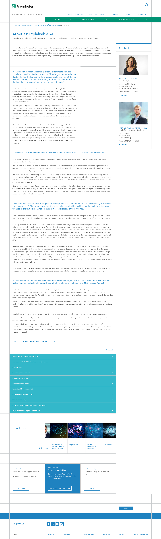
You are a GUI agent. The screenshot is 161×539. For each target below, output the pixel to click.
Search (147, 5)
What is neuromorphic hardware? (85, 446)
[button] (40, 448)
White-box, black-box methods (22, 389)
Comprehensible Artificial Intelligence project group (30, 362)
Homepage (16, 25)
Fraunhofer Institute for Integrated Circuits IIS (27, 14)
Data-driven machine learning (22, 394)
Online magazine (126, 19)
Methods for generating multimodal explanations (29, 405)
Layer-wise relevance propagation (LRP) (26, 410)
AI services (102, 444)
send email (21, 488)
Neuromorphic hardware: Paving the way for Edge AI (52, 446)
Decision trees (17, 367)
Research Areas (88, 19)
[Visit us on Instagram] (62, 524)
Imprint (122, 534)
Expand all (109, 350)
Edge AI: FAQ (67, 444)
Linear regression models (21, 373)
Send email (124, 95)
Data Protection (141, 534)
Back (92, 488)
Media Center (88, 534)
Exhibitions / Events (97, 14)
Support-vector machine (20, 383)
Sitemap (51, 534)
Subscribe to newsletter (59, 488)
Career (115, 14)
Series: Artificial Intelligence (50, 25)
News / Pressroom (75, 14)
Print (126, 508)
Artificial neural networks (21, 378)
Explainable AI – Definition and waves (25, 356)
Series (37, 25)
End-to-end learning (19, 400)
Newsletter (69, 534)
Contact (127, 14)
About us (57, 19)
